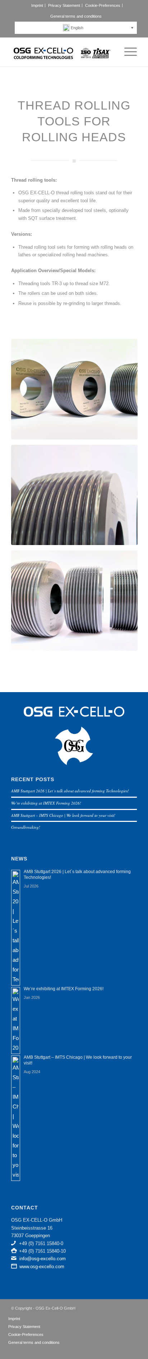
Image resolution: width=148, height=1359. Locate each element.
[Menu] (127, 51)
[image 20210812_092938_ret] (77, 497)
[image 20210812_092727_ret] (77, 603)
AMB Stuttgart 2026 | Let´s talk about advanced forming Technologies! (70, 790)
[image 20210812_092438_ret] (77, 391)
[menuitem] (37, 5)
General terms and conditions (76, 16)
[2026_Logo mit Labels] (61, 51)
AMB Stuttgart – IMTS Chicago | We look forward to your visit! (63, 815)
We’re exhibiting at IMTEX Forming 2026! (46, 803)
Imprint (37, 5)
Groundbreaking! (25, 827)
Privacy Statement (64, 5)
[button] (77, 28)
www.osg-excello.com (41, 1266)
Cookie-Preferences (102, 5)
